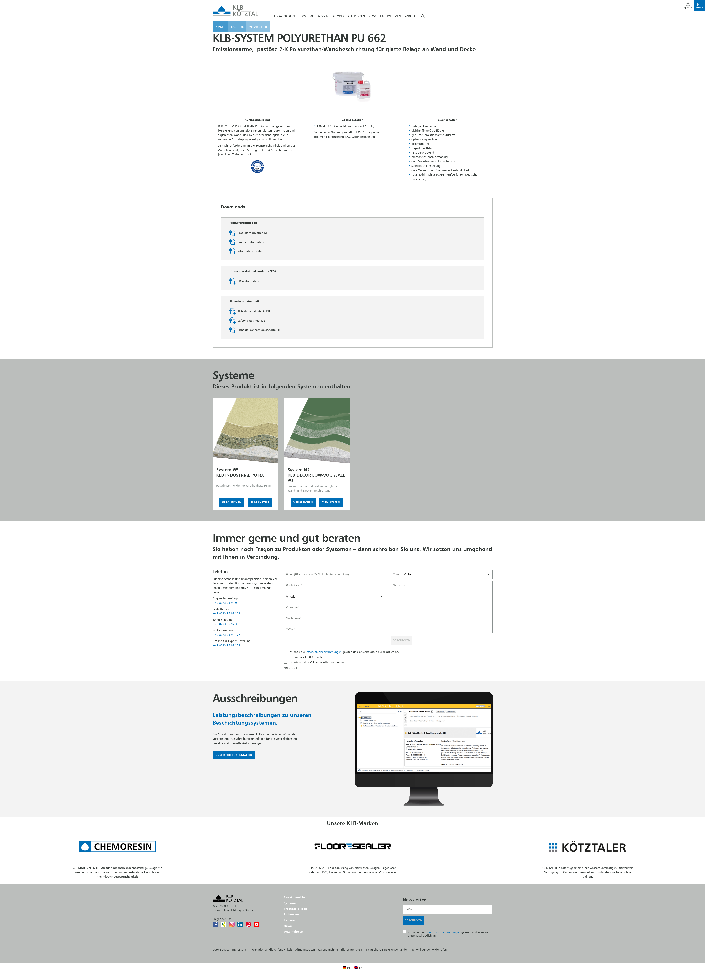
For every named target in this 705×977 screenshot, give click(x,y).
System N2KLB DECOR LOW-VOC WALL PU (316, 475)
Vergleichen (231, 502)
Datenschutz (221, 949)
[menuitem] (346, 967)
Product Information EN (253, 242)
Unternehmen (390, 16)
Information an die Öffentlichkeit (270, 949)
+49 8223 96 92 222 (226, 613)
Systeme (308, 16)
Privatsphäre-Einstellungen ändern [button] (387, 949)
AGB (359, 949)
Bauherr (237, 26)
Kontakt (699, 7)
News (372, 16)
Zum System (260, 502)
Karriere (411, 16)
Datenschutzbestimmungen (323, 652)
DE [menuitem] (349, 967)
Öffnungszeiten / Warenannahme (316, 949)
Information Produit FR (252, 251)
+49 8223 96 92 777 (226, 634)
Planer (220, 26)
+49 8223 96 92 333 (226, 624)
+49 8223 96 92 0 (225, 602)
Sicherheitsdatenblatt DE (254, 311)
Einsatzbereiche (286, 16)
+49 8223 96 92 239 (226, 645)
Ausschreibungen (255, 698)
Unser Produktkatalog (233, 755)
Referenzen (356, 16)
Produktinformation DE (253, 233)
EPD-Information (248, 281)
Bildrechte (347, 949)
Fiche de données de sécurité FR (259, 330)
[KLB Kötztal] (235, 10)
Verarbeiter (258, 26)
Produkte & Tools (330, 16)
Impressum (239, 949)
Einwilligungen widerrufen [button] (429, 949)
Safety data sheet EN (251, 320)
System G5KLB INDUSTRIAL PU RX (240, 472)
